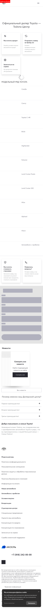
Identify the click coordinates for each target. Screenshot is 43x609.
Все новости (21, 390)
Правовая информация (13, 587)
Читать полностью (9, 603)
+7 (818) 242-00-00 (22, 554)
